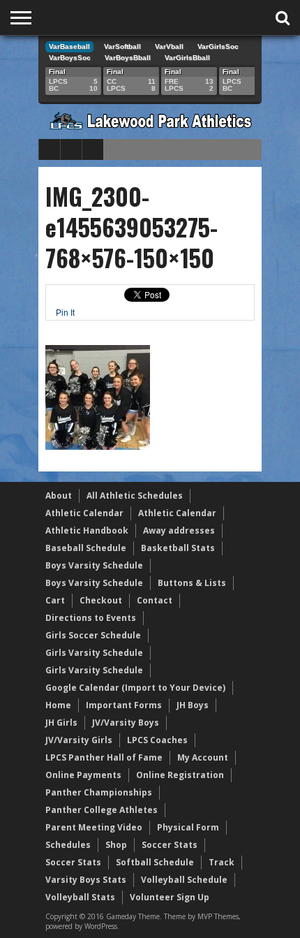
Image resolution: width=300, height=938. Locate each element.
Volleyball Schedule (184, 880)
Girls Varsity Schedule (94, 653)
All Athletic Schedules (135, 495)
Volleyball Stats (80, 897)
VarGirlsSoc (218, 46)
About (58, 495)
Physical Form (188, 827)
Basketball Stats (178, 548)
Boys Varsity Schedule (94, 565)
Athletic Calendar (84, 513)
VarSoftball (122, 46)
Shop (116, 845)
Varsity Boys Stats (85, 880)
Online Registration (180, 775)
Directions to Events (90, 618)
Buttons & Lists (192, 583)
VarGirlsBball (187, 57)
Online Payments (83, 775)
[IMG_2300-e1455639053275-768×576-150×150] (97, 446)
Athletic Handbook (86, 530)
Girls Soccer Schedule (93, 635)
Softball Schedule (155, 862)
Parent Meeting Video (93, 827)
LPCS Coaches (157, 740)
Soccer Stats (169, 845)
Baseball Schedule (85, 548)
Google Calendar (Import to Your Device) (135, 688)
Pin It (65, 313)
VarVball (169, 46)
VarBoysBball (128, 57)
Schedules (68, 845)
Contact (154, 600)
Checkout (101, 600)
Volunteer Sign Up (169, 897)
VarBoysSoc (70, 57)
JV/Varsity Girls (78, 740)
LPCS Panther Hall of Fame (104, 757)
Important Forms (124, 705)
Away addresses (179, 530)
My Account (202, 757)
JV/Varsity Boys (125, 722)
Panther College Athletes (101, 810)
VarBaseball (69, 46)
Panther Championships (98, 792)
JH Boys (193, 705)
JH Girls (61, 722)
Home (58, 705)
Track (221, 862)
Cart (55, 600)
